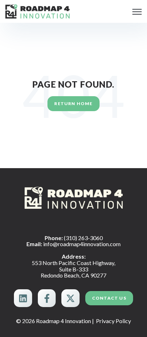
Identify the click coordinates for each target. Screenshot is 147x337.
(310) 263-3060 (83, 237)
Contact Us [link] (109, 298)
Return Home (73, 103)
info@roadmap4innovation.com (82, 243)
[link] (37, 10)
